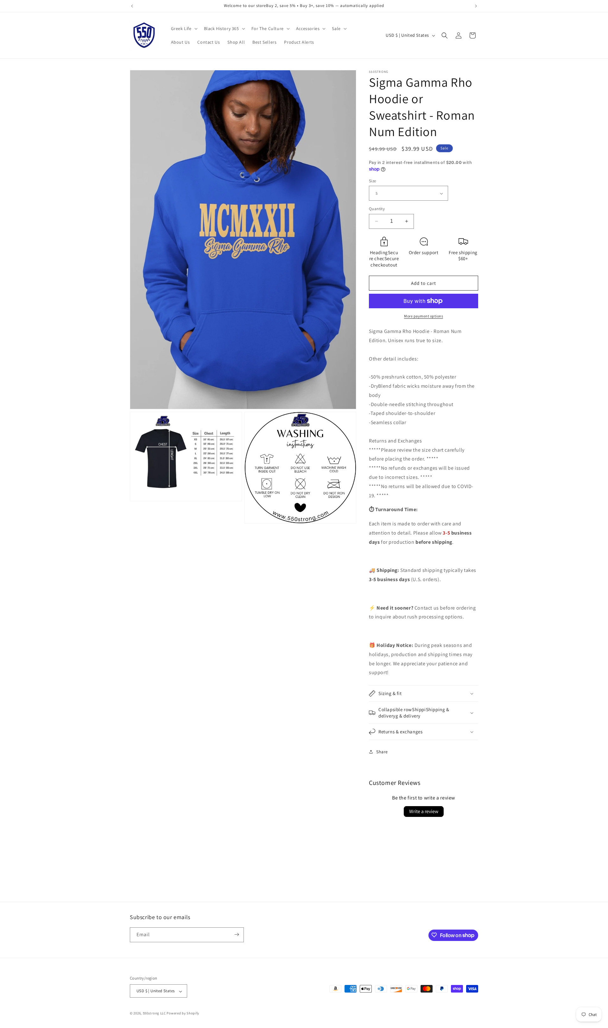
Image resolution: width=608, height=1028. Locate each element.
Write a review (423, 811)
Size (372, 181)
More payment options (423, 316)
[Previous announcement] (132, 6)
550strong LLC (154, 1013)
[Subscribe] (237, 934)
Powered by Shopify (183, 1013)
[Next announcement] (476, 6)
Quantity (377, 208)
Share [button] (382, 752)
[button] (183, 28)
